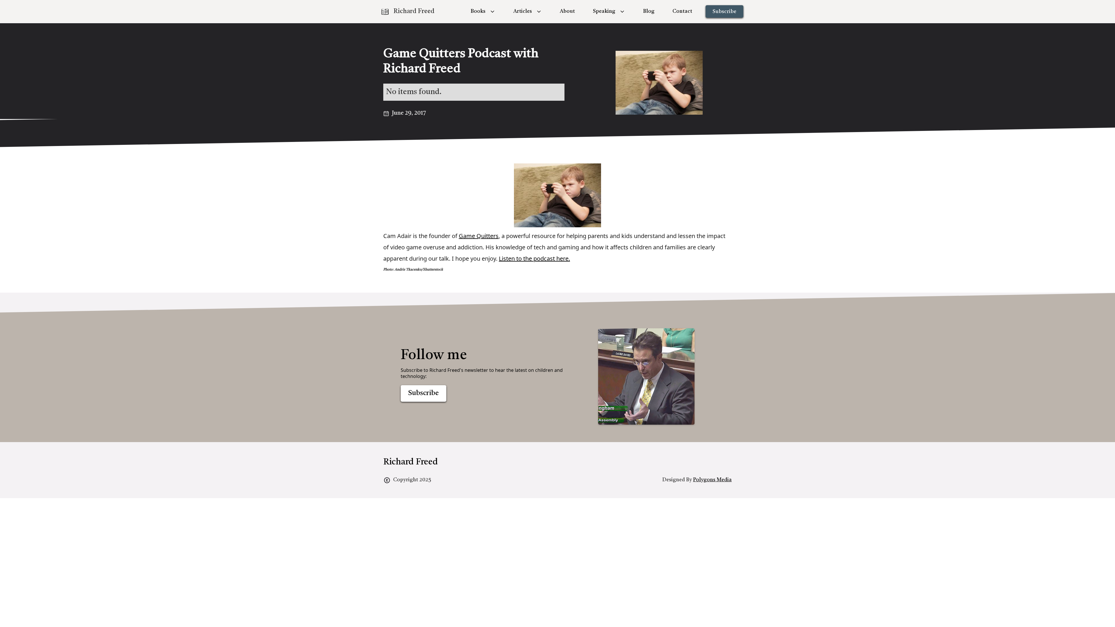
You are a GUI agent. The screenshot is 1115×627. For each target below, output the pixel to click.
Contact (682, 11)
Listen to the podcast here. (534, 258)
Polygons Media (712, 479)
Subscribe (724, 11)
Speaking (604, 11)
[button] (483, 11)
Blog (648, 11)
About (567, 11)
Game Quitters (479, 236)
